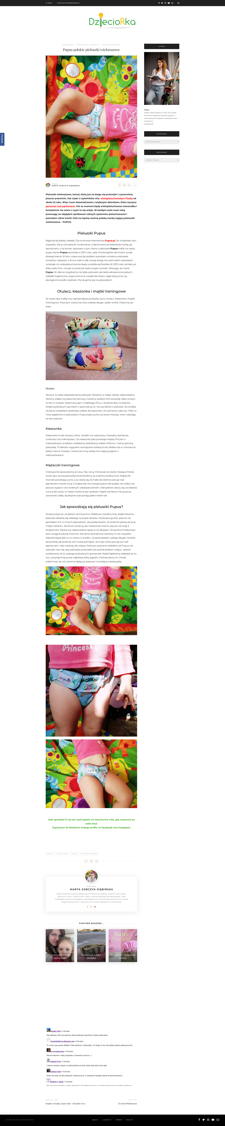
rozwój (74, 853)
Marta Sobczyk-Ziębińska (66, 186)
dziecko (50, 853)
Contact (107, 1120)
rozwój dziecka (111, 45)
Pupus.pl (110, 240)
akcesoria (68, 45)
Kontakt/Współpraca (68, 3)
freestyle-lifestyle (88, 45)
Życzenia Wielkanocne (127, 1103)
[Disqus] (91, 993)
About (95, 1120)
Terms (119, 1120)
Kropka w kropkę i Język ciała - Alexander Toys (65, 1103)
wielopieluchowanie (89, 853)
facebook (107, 827)
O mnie (49, 3)
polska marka (62, 853)
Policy (129, 1120)
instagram (124, 827)
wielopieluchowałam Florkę (116, 198)
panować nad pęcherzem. (61, 206)
